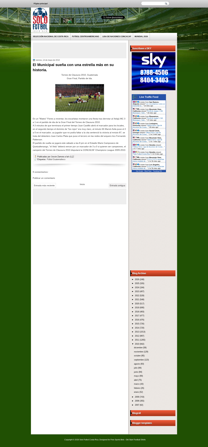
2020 (137, 303)
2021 (137, 299)
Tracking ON (157, 171)
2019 (137, 307)
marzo (137, 384)
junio (136, 372)
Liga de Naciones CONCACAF (116, 36)
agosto (137, 364)
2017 (137, 315)
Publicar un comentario (44, 178)
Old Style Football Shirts (136, 440)
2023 (137, 291)
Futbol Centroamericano (85, 36)
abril (136, 380)
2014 (137, 328)
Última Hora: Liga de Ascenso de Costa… (147, 126)
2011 (137, 340)
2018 (137, 312)
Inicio (82, 184)
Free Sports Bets (117, 440)
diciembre (138, 347)
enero (136, 392)
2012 (137, 336)
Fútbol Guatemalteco (56, 159)
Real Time (148, 171)
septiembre (139, 360)
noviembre (139, 352)
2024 (137, 287)
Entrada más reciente (44, 185)
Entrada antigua (117, 185)
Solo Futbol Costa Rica (141, 154)
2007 (137, 405)
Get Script (139, 171)
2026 (137, 279)
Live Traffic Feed (148, 97)
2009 (137, 397)
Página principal (41, 4)
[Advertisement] (88, 50)
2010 (137, 344)
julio (136, 368)
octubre (137, 355)
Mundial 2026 (141, 36)
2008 (137, 401)
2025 (137, 283)
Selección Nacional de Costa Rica (51, 36)
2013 (137, 332)
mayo (136, 376)
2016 (137, 320)
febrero (137, 388)
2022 (137, 295)
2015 (137, 324)
